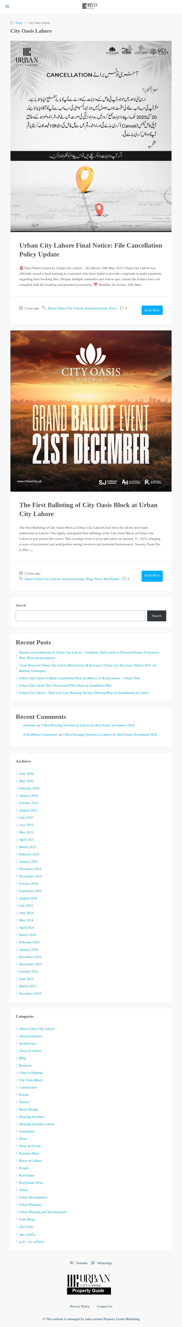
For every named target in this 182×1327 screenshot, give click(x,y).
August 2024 (28, 898)
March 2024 (27, 935)
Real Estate (111, 579)
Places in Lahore (30, 1160)
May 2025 (26, 832)
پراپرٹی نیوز (27, 1234)
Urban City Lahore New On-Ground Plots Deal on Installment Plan (65, 685)
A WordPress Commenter (40, 734)
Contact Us (104, 1306)
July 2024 (26, 905)
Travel (23, 1190)
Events (23, 1095)
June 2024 (26, 913)
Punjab (24, 1168)
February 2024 (29, 942)
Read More (152, 310)
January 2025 (28, 861)
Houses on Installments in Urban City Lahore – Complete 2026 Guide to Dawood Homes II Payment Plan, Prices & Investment (89, 655)
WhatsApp (104, 1263)
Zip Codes (26, 1226)
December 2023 (30, 957)
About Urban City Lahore (65, 308)
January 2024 (28, 949)
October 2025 (28, 803)
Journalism (26, 1131)
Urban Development (33, 1197)
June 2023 (26, 979)
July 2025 (26, 817)
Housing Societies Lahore (37, 1124)
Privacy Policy (80, 1306)
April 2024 (26, 927)
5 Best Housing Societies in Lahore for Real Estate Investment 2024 (88, 725)
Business (25, 1065)
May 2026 (26, 781)
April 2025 (26, 839)
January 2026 (28, 795)
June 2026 (26, 773)
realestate (29, 725)
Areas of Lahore (30, 1051)
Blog (89, 579)
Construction (28, 1087)
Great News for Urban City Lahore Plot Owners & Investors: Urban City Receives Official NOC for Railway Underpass (87, 668)
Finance (24, 1102)
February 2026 (29, 788)
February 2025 (29, 854)
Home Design (28, 1109)
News (113, 308)
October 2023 (28, 971)
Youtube (81, 1263)
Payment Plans (29, 1153)
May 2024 (26, 920)
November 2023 (30, 964)
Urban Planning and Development (42, 1212)
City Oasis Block (30, 1080)
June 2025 (26, 825)
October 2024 (28, 883)
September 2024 (30, 891)
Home (19, 22)
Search (21, 605)
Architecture (27, 1043)
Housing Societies (31, 1116)
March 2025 (27, 847)
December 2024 (30, 869)
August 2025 (28, 810)
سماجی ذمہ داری (31, 1241)
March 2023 (27, 986)
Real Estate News (31, 1182)
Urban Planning (30, 1204)
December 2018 (30, 993)
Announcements (96, 308)
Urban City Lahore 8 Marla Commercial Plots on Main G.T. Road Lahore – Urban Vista (79, 678)
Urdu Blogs (27, 1219)
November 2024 (30, 876)
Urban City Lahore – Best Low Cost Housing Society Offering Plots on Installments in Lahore (84, 693)
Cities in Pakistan (31, 1073)
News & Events (30, 1146)
